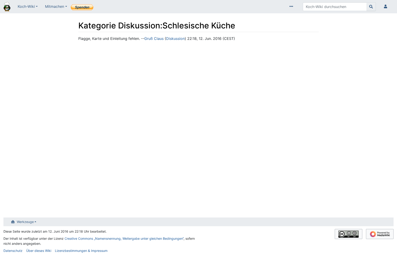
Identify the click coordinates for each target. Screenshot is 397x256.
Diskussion (175, 38)
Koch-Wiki (26, 6)
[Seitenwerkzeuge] (292, 6)
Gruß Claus (154, 38)
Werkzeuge (25, 222)
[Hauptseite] (7, 7)
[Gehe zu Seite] (371, 6)
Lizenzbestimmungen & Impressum (81, 251)
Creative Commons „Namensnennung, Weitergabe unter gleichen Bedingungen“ (124, 238)
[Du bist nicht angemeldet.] (386, 6)
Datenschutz (13, 251)
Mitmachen (54, 6)
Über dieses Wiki (38, 251)
